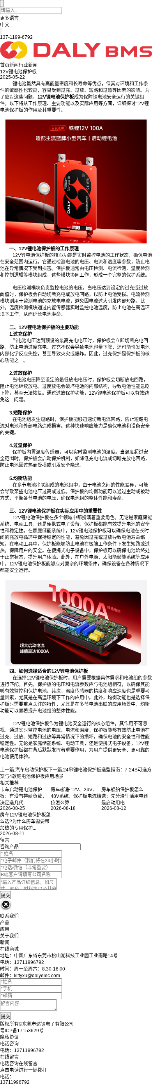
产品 (4, 923)
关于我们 (9, 936)
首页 (4, 65)
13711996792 (15, 1082)
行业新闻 (28, 65)
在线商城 (9, 949)
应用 (4, 929)
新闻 (14, 65)
